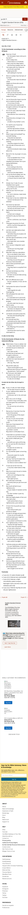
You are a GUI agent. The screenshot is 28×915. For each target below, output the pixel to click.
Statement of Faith (7, 811)
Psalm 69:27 (6, 588)
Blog (3, 817)
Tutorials (4, 832)
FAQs (3, 830)
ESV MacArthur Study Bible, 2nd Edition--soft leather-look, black (13, 692)
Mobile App (5, 813)
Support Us (5, 822)
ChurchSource (6, 863)
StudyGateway (6, 861)
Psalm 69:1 (6, 575)
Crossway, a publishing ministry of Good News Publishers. (12, 613)
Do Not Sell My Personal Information (13, 845)
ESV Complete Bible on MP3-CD (13, 718)
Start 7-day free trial (10, 643)
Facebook (5, 887)
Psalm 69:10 (6, 577)
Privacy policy (6, 840)
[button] (26, 3)
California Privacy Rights (10, 842)
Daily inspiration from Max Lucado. (14, 7)
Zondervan (5, 876)
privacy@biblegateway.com (8, 796)
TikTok (4, 893)
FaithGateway (6, 859)
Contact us (5, 838)
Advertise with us (7, 836)
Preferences (5, 907)
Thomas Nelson (7, 872)
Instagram (5, 889)
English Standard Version (13, 603)
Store (4, 815)
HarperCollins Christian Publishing (12, 866)
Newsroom (5, 819)
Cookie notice (6, 847)
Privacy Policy (6, 795)
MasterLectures (7, 878)
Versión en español (8, 905)
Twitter (4, 895)
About (4, 806)
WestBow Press (6, 874)
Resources (10, 30)
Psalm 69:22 (6, 579)
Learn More (7, 647)
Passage (3, 30)
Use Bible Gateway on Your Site (11, 834)
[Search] (25, 19)
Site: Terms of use (7, 849)
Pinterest (5, 891)
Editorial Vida (6, 870)
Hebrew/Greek (19, 30)
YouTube (4, 897)
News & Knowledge (8, 809)
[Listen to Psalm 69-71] (20, 35)
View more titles (14, 734)
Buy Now (8, 702)
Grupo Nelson (6, 868)
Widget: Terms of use (8, 851)
